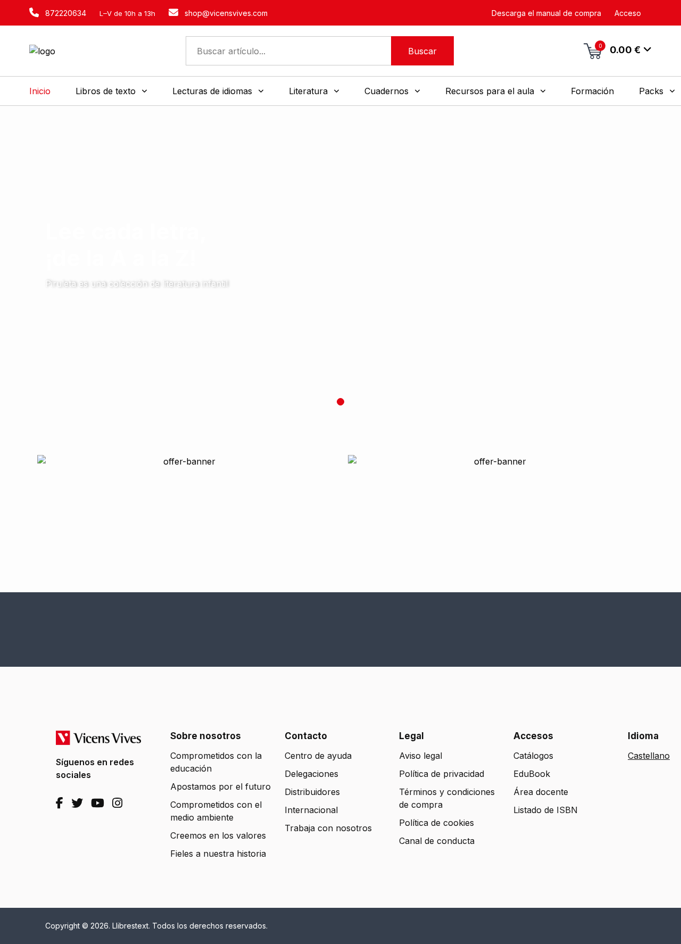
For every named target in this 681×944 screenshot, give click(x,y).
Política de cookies (436, 822)
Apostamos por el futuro (220, 786)
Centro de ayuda (318, 755)
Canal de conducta (437, 840)
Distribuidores (312, 791)
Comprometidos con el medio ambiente (216, 811)
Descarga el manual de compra (546, 13)
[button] (111, 91)
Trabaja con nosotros (328, 828)
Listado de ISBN (545, 810)
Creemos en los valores (218, 835)
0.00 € (620, 49)
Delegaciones (311, 773)
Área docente (540, 791)
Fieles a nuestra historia (218, 853)
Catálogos (533, 755)
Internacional (311, 810)
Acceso (627, 13)
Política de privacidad (441, 773)
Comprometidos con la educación (216, 762)
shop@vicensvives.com (225, 13)
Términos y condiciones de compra (447, 798)
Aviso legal (420, 755)
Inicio (40, 91)
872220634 (64, 13)
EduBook (531, 773)
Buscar (422, 51)
